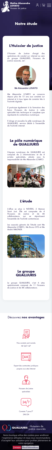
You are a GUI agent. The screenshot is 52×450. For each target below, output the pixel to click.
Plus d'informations (30, 447)
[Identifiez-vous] (37, 6)
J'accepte (17, 447)
